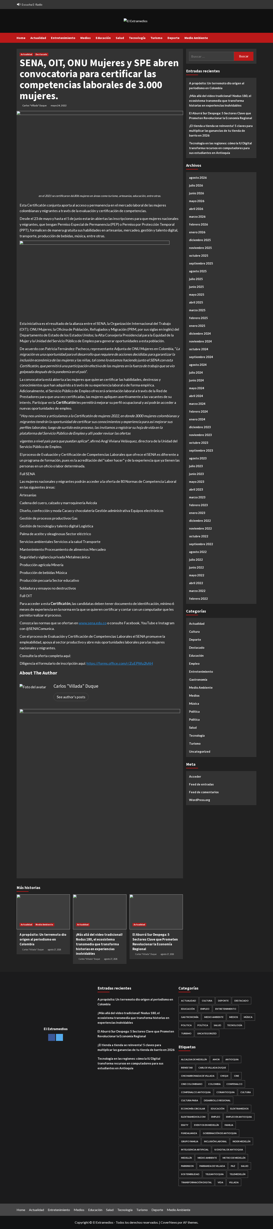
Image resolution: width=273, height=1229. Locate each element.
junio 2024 (196, 380)
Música (194, 703)
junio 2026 (196, 193)
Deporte (173, 38)
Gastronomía (198, 679)
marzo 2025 (197, 310)
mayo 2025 (196, 294)
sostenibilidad (190, 1174)
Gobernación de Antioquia (220, 1133)
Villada (234, 1182)
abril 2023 (196, 489)
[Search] (253, 37)
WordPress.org (199, 799)
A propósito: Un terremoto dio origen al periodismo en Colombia (43, 939)
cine (236, 1075)
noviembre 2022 (200, 528)
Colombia (214, 1084)
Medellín (186, 1157)
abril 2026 (196, 208)
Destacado (41, 54)
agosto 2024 (198, 364)
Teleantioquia (214, 1174)
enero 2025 (197, 325)
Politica (194, 719)
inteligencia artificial (195, 1149)
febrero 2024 (198, 411)
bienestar (187, 1067)
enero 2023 (197, 513)
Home (21, 38)
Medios (85, 38)
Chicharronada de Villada (197, 1075)
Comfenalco (234, 1084)
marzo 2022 (197, 591)
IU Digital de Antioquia (228, 1149)
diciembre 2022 (200, 520)
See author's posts (71, 697)
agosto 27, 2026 (54, 949)
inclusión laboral (215, 1141)
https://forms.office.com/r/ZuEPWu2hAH (120, 663)
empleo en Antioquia (239, 1116)
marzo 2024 (197, 403)
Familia (229, 1125)
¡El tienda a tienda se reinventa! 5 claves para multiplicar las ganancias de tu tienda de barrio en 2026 (221, 130)
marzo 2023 (197, 497)
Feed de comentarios (204, 792)
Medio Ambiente (196, 38)
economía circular (193, 1108)
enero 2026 (197, 232)
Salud (120, 38)
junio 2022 (196, 567)
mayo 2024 (196, 388)
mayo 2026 (196, 201)
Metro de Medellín (234, 1157)
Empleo (194, 663)
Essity (184, 1125)
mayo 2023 (196, 481)
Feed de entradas (201, 784)
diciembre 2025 (200, 240)
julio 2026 (196, 185)
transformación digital (196, 1182)
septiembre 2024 (201, 357)
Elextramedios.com (193, 1116)
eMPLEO (215, 1116)
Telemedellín (237, 1174)
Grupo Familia (189, 1141)
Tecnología (137, 38)
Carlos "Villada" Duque (34, 105)
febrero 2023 (198, 505)
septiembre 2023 (201, 450)
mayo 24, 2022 (59, 105)
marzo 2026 (197, 216)
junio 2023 (196, 474)
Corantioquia (225, 1092)
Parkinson (187, 1166)
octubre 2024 (198, 349)
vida (220, 1182)
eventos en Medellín (206, 1125)
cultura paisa (189, 1100)
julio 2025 (196, 279)
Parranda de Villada (212, 1166)
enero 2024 (197, 419)
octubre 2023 (198, 442)
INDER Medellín (241, 1141)
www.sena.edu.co (93, 623)
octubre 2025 (198, 255)
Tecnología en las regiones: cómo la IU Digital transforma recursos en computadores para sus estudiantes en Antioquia (220, 148)
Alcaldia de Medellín (194, 1059)
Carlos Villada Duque (212, 1067)
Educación (103, 38)
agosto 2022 (198, 552)
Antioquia (232, 1059)
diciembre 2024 (200, 333)
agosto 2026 (198, 177)
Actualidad (38, 38)
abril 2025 (196, 302)
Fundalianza (189, 1133)
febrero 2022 (198, 598)
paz (233, 1166)
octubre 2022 (198, 536)
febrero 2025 (198, 318)
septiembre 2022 (201, 544)
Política (194, 711)
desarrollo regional (217, 1100)
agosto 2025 (198, 271)
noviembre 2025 (200, 247)
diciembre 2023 (200, 427)
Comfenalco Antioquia (196, 1092)
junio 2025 (196, 286)
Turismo (156, 38)
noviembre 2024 (200, 341)
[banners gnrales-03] (100, 788)
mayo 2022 (196, 575)
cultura (245, 1092)
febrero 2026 (198, 224)
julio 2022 (196, 559)
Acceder (195, 776)
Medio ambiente (207, 1157)
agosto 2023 (198, 458)
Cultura (194, 631)
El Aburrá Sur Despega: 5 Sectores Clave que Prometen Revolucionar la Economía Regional (155, 941)
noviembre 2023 (200, 435)
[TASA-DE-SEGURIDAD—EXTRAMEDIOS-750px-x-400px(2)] (94, 280)
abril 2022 (196, 583)
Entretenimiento (63, 38)
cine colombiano (191, 1084)
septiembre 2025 (201, 263)
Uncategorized (199, 751)
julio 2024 (196, 372)
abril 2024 (196, 396)
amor (216, 1059)
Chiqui (224, 1075)
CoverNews (169, 1222)
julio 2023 (196, 466)
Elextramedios (239, 1108)
